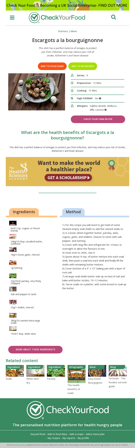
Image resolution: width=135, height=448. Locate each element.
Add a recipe (76, 434)
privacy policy (20, 445)
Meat (74, 31)
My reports (68, 438)
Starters (63, 31)
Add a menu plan (95, 434)
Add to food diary (52, 66)
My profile (83, 438)
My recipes (54, 438)
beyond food (38, 434)
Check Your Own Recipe (97, 119)
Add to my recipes (82, 66)
